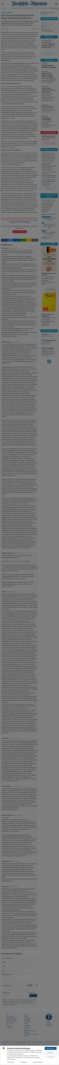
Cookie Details (51, 1056)
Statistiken (24, 1062)
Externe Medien (37, 1062)
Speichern (50, 1052)
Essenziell (11, 1062)
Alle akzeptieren (50, 1048)
